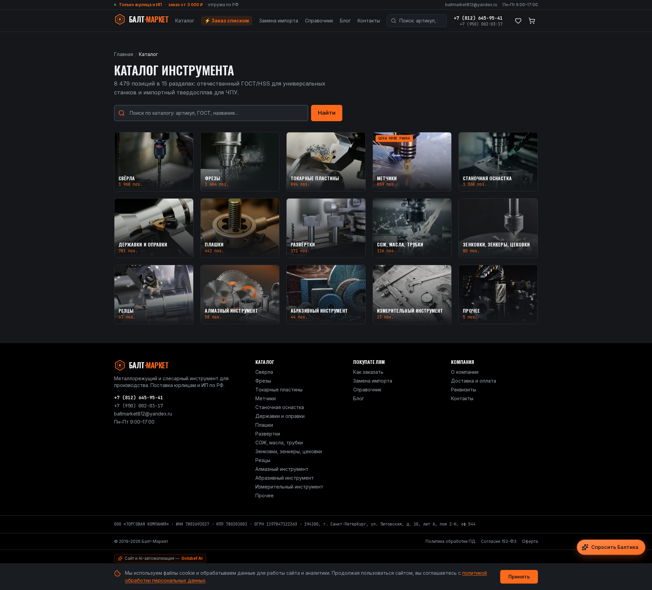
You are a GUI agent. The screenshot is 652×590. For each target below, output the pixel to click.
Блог (345, 20)
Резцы (262, 460)
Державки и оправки (280, 416)
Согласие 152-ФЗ (499, 541)
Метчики (265, 398)
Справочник (319, 20)
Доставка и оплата (473, 381)
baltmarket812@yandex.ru (471, 4)
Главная (123, 54)
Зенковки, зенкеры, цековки (288, 451)
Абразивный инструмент (284, 478)
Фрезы (263, 381)
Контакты (369, 20)
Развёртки (267, 434)
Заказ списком (226, 20)
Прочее (264, 495)
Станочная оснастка (279, 407)
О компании (464, 372)
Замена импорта (278, 20)
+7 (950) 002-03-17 (481, 24)
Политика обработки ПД (450, 541)
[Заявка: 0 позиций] (532, 21)
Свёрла (264, 372)
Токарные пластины (279, 389)
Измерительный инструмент (289, 487)
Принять (519, 576)
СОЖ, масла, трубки (279, 442)
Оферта (530, 541)
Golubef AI (191, 558)
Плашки (264, 425)
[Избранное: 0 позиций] (518, 21)
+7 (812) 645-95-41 (478, 18)
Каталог (184, 20)
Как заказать (368, 372)
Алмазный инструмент (281, 469)
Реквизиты (463, 389)
